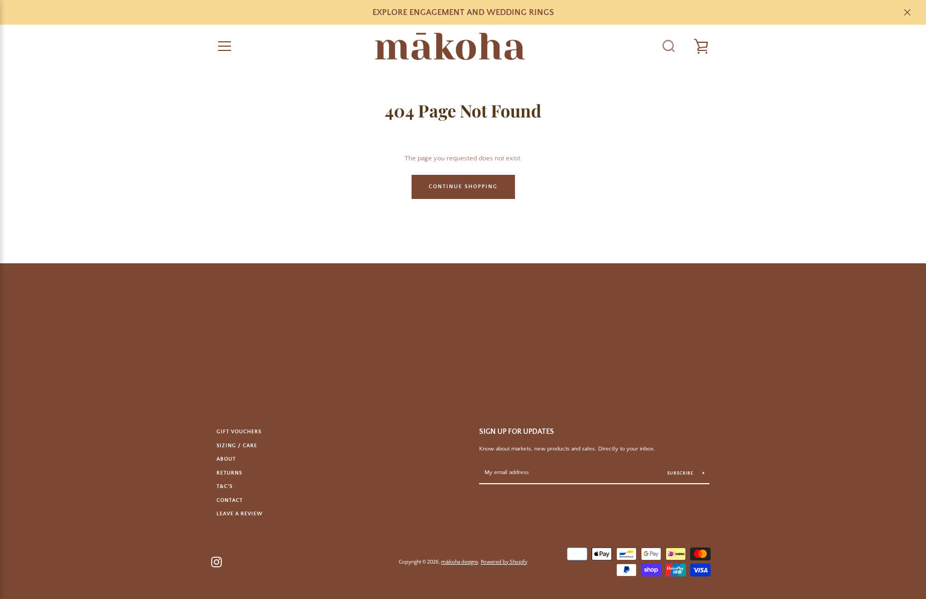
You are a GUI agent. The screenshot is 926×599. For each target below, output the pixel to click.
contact (229, 500)
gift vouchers (239, 431)
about (226, 459)
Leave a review (239, 513)
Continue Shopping (463, 186)
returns (229, 473)
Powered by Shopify (504, 562)
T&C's (224, 486)
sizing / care (236, 445)
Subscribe (681, 473)
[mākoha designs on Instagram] (216, 561)
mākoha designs (459, 562)
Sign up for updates (516, 431)
